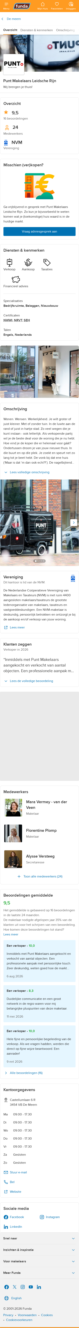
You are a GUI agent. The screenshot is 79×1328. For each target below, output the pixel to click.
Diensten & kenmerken (36, 30)
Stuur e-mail (18, 1172)
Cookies (47, 1315)
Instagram (53, 1217)
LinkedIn (16, 1227)
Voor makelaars (14, 1261)
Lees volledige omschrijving (29, 472)
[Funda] (23, 6)
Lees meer (17, 627)
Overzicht (10, 30)
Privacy (8, 1315)
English (16, 1298)
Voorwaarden (27, 1315)
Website (15, 1192)
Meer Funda (12, 1273)
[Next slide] (73, 522)
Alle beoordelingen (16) (26, 1073)
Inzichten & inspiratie (18, 1250)
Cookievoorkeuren (19, 1320)
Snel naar (10, 1238)
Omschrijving (65, 30)
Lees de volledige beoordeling (31, 681)
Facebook (17, 1217)
